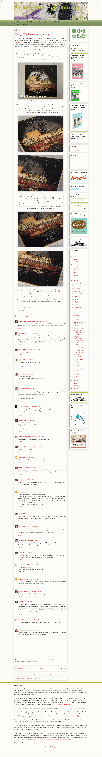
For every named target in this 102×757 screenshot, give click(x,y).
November (77, 286)
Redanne (21, 388)
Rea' (19, 480)
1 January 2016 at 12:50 (28, 457)
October (76, 288)
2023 (74, 262)
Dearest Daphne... (79, 328)
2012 (74, 388)
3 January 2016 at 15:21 (31, 579)
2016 (74, 281)
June (75, 299)
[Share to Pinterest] (23, 310)
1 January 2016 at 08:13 (29, 360)
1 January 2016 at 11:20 (36, 436)
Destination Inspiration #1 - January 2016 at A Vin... (79, 367)
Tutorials (66, 21)
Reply (20, 328)
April (76, 304)
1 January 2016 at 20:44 (28, 467)
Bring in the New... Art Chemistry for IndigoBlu (78, 339)
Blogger (54, 747)
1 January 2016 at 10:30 (30, 388)
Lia (19, 374)
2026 (74, 254)
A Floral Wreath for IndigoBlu (78, 351)
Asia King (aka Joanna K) (26, 540)
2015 (74, 380)
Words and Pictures (24, 406)
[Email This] (18, 310)
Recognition (55, 21)
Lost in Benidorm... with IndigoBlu (78, 346)
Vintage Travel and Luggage (51, 42)
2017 (74, 278)
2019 (74, 272)
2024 (74, 259)
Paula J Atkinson (23, 447)
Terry (20, 553)
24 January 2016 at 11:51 (32, 630)
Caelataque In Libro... (78, 318)
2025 (74, 256)
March (76, 307)
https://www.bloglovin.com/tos (78, 716)
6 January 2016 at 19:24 (27, 602)
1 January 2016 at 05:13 (33, 349)
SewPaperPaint (22, 591)
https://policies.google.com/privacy (61, 704)
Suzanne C (21, 630)
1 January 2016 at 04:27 (31, 333)
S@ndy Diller (22, 514)
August (76, 294)
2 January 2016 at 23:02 (28, 553)
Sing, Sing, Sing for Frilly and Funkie (78, 332)
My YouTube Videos (23, 24)
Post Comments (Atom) (44, 675)
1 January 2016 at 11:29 (35, 447)
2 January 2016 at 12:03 (29, 492)
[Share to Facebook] (22, 310)
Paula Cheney (22, 349)
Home (18, 21)
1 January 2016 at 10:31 (37, 406)
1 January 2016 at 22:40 (27, 480)
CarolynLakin (22, 565)
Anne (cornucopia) (24, 436)
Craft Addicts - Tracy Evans (26, 321)
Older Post (62, 669)
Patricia (20, 420)
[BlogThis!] (19, 310)
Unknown (21, 579)
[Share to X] (21, 310)
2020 (74, 270)
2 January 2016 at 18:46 (32, 526)
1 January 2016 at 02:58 (42, 321)
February (77, 310)
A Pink (20, 492)
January (76, 313)
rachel (20, 467)
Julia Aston (21, 333)
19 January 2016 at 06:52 (34, 620)
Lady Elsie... (77, 315)
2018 (74, 275)
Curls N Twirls (22, 620)
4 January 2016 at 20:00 (34, 591)
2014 (74, 383)
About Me (28, 21)
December (77, 283)
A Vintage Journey (58, 290)
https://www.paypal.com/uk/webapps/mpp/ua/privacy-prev (55, 739)
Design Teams (41, 21)
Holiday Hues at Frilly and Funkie (78, 360)
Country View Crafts (41, 58)
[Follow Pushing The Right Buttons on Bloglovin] (75, 190)
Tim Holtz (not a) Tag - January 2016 (79, 323)
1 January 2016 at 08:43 (27, 374)
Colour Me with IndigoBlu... (78, 355)
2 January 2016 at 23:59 (33, 565)
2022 (74, 264)
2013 (74, 386)
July (75, 296)
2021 (74, 267)
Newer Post (19, 669)
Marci (20, 457)
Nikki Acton (22, 526)
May (75, 302)
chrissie (20, 360)
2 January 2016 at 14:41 (33, 514)
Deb (19, 602)
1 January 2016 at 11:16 (29, 420)
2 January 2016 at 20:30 (40, 540)
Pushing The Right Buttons (46, 7)
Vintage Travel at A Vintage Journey (78, 374)
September (77, 291)
